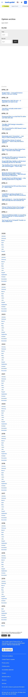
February (3, 238)
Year (3, 32)
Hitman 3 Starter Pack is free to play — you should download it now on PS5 (14, 207)
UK (9, 635)
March (3, 240)
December (4, 281)
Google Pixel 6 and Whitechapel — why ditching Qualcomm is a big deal (14, 178)
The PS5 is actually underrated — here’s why (12, 109)
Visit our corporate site (13, 644)
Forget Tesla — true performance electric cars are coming (12, 93)
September (4, 274)
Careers (4, 673)
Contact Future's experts (8, 659)
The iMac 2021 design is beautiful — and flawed (13, 125)
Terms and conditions (7, 656)
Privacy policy (5, 663)
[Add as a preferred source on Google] (7, 649)
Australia (4, 635)
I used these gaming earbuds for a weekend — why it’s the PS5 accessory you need (14, 195)
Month (3, 38)
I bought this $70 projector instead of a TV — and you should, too (14, 157)
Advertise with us (6, 676)
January (3, 236)
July (2, 249)
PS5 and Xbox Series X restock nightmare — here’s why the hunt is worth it (13, 141)
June (2, 247)
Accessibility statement (7, 669)
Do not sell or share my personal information (13, 687)
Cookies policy (6, 666)
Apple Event (15, 6)
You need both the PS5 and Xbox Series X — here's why (14, 186)
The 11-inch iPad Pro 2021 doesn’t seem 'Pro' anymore (14, 129)
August (3, 251)
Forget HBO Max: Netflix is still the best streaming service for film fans (14, 161)
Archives (4, 683)
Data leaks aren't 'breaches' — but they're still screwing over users (13, 136)
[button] (25, 2)
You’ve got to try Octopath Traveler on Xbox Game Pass (14, 220)
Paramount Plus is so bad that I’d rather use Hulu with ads (14, 117)
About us (4, 680)
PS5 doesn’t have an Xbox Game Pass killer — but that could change (13, 150)
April (2, 242)
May (2, 244)
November (4, 279)
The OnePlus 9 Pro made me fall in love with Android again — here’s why (14, 165)
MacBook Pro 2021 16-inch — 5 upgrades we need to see (11, 101)
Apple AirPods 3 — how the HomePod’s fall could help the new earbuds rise (14, 199)
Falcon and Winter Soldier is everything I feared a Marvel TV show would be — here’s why (14, 216)
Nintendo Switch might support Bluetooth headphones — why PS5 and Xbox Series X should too (14, 174)
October (3, 276)
